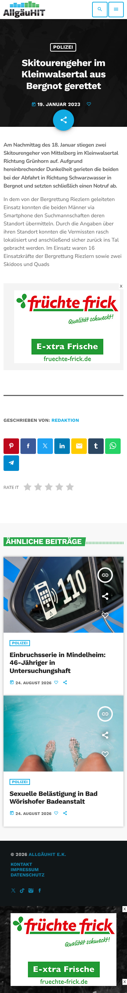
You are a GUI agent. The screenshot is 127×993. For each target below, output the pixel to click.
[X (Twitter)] (13, 891)
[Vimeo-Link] (24, 9)
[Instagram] (31, 891)
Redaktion (65, 420)
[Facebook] (40, 891)
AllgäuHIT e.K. (47, 854)
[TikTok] (22, 891)
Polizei (63, 47)
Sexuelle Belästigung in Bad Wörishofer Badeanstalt (53, 798)
